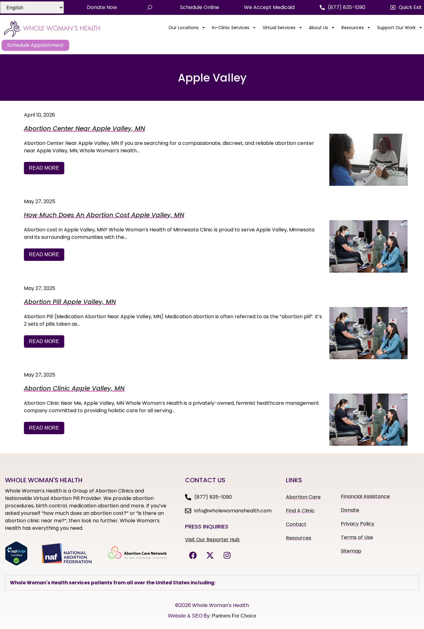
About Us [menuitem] (318, 28)
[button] (406, 7)
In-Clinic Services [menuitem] (230, 28)
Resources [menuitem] (352, 28)
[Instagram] (227, 555)
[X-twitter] (210, 555)
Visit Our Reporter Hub (212, 539)
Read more (44, 168)
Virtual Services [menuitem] (279, 28)
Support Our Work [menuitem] (396, 28)
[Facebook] (193, 555)
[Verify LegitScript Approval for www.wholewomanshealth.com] (16, 564)
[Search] (149, 7)
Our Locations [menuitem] (184, 28)
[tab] (212, 582)
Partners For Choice (234, 615)
